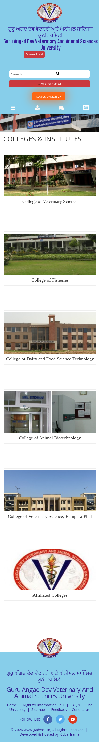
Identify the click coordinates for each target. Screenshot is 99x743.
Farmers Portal (34, 54)
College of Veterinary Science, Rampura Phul (50, 516)
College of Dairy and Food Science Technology (50, 358)
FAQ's (75, 705)
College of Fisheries (50, 280)
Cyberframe (70, 734)
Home (12, 705)
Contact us (81, 709)
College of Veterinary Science (49, 201)
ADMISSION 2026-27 (48, 96)
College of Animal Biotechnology (50, 437)
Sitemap (38, 709)
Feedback (59, 709)
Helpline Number (50, 83)
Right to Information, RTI (43, 705)
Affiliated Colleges (50, 595)
